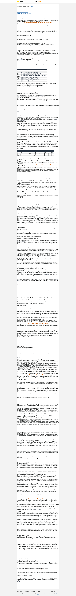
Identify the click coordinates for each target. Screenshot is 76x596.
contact (35, 552)
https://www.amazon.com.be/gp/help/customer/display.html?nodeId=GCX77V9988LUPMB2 (31, 81)
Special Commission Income (20, 586)
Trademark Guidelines (46, 274)
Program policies (27, 591)
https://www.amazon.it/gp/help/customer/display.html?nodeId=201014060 (30, 74)
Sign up (22, 1)
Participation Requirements (29, 509)
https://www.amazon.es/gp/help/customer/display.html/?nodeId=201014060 (30, 77)
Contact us (39, 591)
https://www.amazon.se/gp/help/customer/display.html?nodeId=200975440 (30, 79)
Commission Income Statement (30, 302)
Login (18, 1)
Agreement (20, 59)
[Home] (38, 1)
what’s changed (31, 6)
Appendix (18, 96)
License (39, 221)
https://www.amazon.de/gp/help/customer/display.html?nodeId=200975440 (30, 78)
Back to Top (18, 581)
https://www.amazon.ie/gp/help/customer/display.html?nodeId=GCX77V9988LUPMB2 (31, 73)
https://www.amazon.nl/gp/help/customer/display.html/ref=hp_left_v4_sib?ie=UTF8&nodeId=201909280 (33, 75)
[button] (56, 1)
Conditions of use (33, 591)
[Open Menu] (58, 1)
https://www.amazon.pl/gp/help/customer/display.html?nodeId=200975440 (30, 80)
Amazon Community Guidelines (37, 509)
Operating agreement (19, 591)
